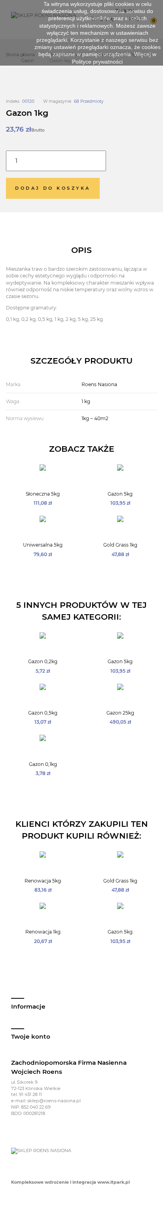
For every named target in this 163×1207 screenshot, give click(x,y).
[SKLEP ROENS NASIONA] (41, 1150)
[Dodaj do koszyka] (47, 481)
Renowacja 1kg (43, 932)
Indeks (12, 101)
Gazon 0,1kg (43, 764)
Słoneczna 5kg (43, 494)
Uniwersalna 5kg (43, 545)
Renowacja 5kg (43, 881)
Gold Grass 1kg (120, 545)
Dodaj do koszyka (52, 188)
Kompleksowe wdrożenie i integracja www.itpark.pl (70, 1182)
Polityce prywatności (97, 61)
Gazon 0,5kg (42, 713)
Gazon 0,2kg (42, 661)
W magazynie (57, 101)
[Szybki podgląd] (38, 481)
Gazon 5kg (120, 494)
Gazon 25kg (120, 713)
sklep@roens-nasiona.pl (54, 1100)
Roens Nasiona (99, 384)
